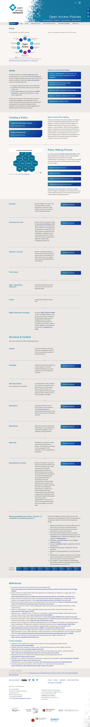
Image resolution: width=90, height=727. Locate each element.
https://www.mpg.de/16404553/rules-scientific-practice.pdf (60, 617)
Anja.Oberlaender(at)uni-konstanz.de (22, 698)
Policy (63, 673)
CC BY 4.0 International (33, 60)
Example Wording (69, 204)
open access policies (33, 80)
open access (31, 74)
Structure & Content (64, 23)
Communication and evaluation (60, 184)
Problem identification (58, 167)
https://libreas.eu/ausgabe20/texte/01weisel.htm (25, 637)
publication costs (62, 544)
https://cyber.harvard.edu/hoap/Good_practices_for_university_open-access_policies (35, 653)
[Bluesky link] (33, 680)
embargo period (61, 538)
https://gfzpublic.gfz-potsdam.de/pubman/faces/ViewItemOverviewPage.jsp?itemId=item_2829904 (45, 633)
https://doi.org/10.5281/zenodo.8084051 (41, 615)
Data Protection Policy (73, 680)
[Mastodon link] (29, 680)
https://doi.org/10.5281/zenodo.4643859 (18, 60)
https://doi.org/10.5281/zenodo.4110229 (42, 620)
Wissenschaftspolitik (73, 673)
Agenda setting (55, 173)
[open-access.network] (16, 9)
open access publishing (43, 224)
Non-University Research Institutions (63, 90)
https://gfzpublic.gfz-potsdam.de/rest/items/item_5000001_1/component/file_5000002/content (38, 628)
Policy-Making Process (49, 23)
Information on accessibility (55, 682)
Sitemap (55, 680)
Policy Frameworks (65, 20)
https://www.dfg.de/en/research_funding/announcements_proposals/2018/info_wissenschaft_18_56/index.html (42, 596)
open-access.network (47, 20)
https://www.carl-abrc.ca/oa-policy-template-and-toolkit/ (27, 649)
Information (56, 20)
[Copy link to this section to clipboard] (7, 27)
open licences (64, 540)
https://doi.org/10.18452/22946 (66, 624)
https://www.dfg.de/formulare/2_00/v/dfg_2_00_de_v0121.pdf (53, 600)
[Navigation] (79, 3)
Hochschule (53, 673)
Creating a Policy (35, 23)
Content (13, 23)
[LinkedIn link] (37, 680)
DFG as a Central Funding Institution (63, 95)
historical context (42, 409)
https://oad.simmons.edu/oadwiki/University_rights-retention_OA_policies (32, 665)
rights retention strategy (48, 312)
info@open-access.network (48, 695)
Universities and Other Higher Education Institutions (60, 83)
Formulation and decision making (61, 178)
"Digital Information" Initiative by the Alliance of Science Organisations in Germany (63, 75)
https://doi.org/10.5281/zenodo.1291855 (22, 611)
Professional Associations (59, 101)
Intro (21, 23)
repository (54, 536)
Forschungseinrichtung (34, 673)
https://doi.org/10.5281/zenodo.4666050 (22, 645)
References (75, 23)
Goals (26, 23)
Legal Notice (62, 680)
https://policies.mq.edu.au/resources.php (23, 656)
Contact (50, 680)
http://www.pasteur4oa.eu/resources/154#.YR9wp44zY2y (56, 662)
